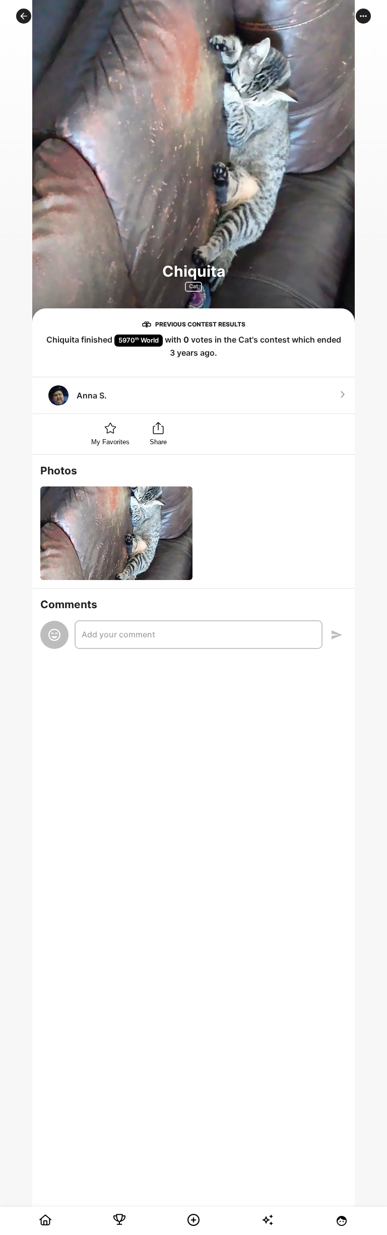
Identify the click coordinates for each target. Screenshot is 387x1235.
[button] (23, 16)
